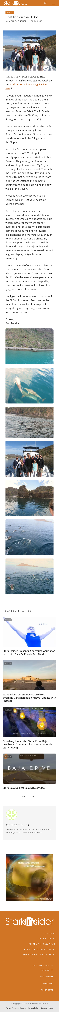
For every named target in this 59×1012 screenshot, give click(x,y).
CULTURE (49, 933)
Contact (44, 1008)
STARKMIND (48, 983)
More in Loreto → (29, 796)
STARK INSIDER (47, 977)
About (51, 1008)
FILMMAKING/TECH (42, 944)
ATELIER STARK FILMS (40, 949)
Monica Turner (18, 21)
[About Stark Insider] (29, 877)
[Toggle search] (45, 3)
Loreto (9, 12)
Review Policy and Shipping (16, 1008)
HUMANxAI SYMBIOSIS (39, 954)
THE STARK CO (47, 970)
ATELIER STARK (47, 990)
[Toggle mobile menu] (53, 3)
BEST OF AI (48, 938)
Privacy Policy (33, 1008)
